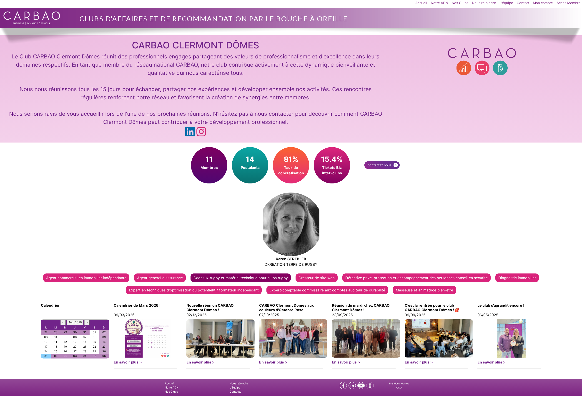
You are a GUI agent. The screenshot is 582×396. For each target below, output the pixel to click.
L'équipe (506, 3)
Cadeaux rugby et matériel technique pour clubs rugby (240, 278)
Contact (523, 3)
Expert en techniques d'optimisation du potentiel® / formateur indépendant (194, 290)
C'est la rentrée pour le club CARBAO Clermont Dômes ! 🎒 (432, 307)
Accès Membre (569, 3)
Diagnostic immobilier (517, 278)
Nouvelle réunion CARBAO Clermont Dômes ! (210, 307)
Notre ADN (439, 3)
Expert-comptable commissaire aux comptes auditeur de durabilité (327, 290)
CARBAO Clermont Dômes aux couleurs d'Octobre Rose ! (286, 307)
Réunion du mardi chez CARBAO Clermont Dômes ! (361, 307)
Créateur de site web (317, 278)
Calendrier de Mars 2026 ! (137, 305)
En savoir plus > (128, 362)
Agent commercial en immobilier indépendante (86, 278)
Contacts (235, 391)
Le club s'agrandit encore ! (500, 305)
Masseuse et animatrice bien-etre (424, 290)
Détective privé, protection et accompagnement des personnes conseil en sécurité (416, 278)
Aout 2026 (75, 322)
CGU (399, 387)
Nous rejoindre (484, 3)
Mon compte (543, 3)
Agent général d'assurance (160, 278)
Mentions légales (399, 383)
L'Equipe (235, 387)
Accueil (421, 3)
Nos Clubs (460, 3)
